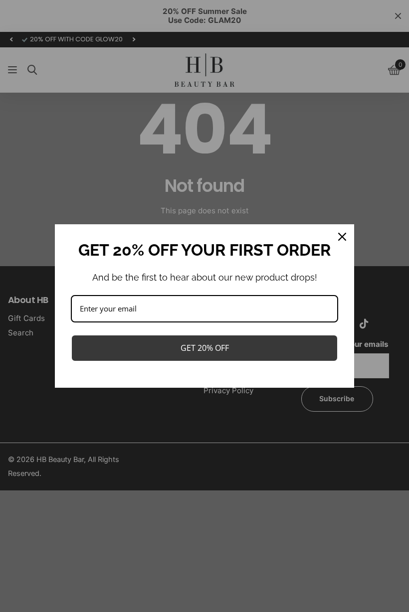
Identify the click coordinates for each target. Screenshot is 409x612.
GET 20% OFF (205, 347)
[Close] (342, 236)
